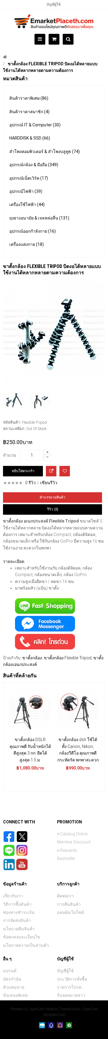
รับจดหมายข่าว (71, 995)
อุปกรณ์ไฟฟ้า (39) (25, 191)
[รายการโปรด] (64, 471)
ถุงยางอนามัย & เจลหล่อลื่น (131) (39, 218)
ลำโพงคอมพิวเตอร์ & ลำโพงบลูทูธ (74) (44, 151)
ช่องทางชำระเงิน (18, 912)
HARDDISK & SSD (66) (29, 138)
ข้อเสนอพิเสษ (15, 995)
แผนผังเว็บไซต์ (70, 912)
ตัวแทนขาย (13, 987)
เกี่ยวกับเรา (13, 895)
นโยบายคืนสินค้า (19, 928)
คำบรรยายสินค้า (52, 497)
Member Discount (74, 842)
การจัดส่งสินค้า (17, 920)
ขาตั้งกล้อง (32, 657)
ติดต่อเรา (65, 895)
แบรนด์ (9, 970)
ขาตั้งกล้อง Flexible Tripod (68, 657)
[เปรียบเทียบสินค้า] (51, 471)
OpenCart (36, 1009)
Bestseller (66, 858)
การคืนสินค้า (69, 904)
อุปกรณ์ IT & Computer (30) (35, 124)
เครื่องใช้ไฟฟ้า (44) (27, 204)
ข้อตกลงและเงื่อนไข (21, 937)
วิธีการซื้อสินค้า (17, 904)
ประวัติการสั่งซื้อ (72, 979)
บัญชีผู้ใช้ (53, 4)
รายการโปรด (69, 987)
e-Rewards (67, 850)
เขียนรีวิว (48, 482)
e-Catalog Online (72, 833)
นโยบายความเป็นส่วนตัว (26, 945)
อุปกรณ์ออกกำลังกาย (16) (32, 231)
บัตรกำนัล (12, 979)
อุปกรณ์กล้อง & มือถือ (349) (33, 164)
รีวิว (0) (52, 509)
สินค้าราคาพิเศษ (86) (28, 98)
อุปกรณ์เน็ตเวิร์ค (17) (28, 178)
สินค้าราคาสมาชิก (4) (29, 111)
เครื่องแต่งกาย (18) (26, 244)
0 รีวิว (30, 482)
